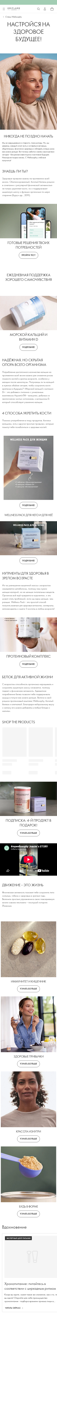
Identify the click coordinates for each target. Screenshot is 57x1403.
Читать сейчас (13, 1308)
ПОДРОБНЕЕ (28, 347)
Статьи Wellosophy (13, 16)
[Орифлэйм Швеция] (14, 9)
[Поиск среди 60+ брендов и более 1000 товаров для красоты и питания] (38, 9)
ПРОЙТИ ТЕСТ (29, 255)
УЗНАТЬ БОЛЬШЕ (28, 833)
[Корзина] (52, 9)
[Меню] (3, 9)
